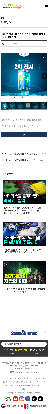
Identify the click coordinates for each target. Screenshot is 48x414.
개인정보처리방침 (21, 349)
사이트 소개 (8, 349)
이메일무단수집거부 (36, 349)
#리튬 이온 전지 (8, 125)
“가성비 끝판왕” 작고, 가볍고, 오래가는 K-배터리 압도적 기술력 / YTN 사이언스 (22, 251)
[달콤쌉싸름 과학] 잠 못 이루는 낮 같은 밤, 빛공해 (27, 160)
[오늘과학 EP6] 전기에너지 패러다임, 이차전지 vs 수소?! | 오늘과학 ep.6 (24, 290)
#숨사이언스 (23, 125)
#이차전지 (36, 125)
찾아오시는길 (14, 353)
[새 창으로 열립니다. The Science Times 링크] (24, 331)
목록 (24, 134)
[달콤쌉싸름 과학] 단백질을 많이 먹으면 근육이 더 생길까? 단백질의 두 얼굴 (28, 153)
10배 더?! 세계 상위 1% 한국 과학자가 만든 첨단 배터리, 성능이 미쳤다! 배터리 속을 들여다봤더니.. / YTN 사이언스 (23, 210)
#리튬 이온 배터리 (34, 120)
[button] (2, 333)
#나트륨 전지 (18, 120)
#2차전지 (5, 120)
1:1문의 (36, 353)
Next (44, 76)
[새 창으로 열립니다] (15, 397)
